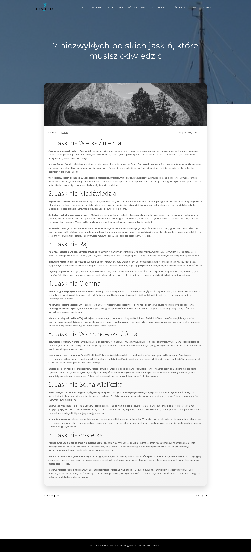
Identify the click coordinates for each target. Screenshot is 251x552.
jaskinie (64, 132)
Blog (194, 7)
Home (82, 7)
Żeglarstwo (159, 7)
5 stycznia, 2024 (195, 132)
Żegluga (180, 7)
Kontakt (207, 7)
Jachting (96, 7)
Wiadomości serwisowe (132, 7)
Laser (110, 7)
